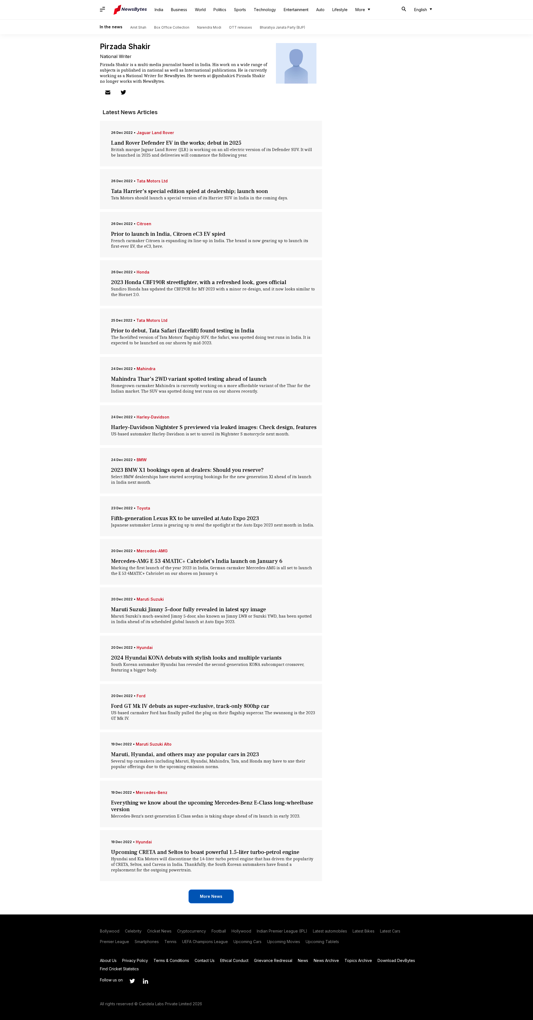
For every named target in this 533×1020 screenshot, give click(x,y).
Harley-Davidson (153, 417)
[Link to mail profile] (107, 92)
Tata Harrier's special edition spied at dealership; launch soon (189, 191)
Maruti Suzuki (150, 599)
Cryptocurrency (191, 931)
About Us (108, 960)
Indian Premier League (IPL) (282, 931)
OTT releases (240, 27)
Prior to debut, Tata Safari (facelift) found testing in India (182, 330)
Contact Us (205, 960)
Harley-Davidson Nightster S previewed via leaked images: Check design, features (213, 427)
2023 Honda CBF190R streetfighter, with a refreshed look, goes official (198, 282)
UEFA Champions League (205, 941)
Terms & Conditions (171, 960)
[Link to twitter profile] (123, 92)
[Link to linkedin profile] (145, 981)
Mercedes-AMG (152, 550)
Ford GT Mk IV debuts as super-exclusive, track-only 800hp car (190, 706)
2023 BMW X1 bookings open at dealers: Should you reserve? (187, 470)
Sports (240, 9)
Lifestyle (340, 9)
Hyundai (145, 647)
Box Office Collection (171, 27)
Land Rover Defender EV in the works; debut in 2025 (176, 143)
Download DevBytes (396, 960)
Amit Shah (138, 27)
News (303, 960)
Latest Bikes (363, 931)
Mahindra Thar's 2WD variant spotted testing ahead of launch (188, 379)
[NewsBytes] (130, 10)
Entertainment (296, 9)
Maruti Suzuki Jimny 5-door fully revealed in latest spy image (188, 609)
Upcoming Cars (247, 941)
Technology (265, 9)
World (200, 9)
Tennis (170, 941)
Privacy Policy (135, 960)
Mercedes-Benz (151, 792)
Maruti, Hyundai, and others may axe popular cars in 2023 (185, 754)
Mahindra (146, 368)
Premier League (114, 941)
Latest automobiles (330, 931)
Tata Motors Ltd (152, 181)
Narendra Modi (209, 27)
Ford (141, 695)
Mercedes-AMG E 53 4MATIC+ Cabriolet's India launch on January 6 (197, 561)
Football (219, 931)
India (159, 9)
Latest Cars (390, 931)
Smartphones (147, 941)
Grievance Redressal (273, 960)
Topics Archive (358, 960)
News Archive (326, 960)
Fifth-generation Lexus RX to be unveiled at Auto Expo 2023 (185, 518)
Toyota (143, 508)
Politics (219, 9)
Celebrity (133, 931)
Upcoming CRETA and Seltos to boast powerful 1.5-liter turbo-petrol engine (205, 852)
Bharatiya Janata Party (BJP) (282, 27)
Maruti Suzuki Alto (154, 744)
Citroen (144, 223)
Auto (320, 9)
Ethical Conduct (234, 960)
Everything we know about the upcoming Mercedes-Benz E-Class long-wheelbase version (212, 806)
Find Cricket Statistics (119, 968)
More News (211, 896)
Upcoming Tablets (322, 941)
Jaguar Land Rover (155, 132)
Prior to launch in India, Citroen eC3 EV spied (168, 234)
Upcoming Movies (283, 941)
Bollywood (109, 931)
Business (179, 9)
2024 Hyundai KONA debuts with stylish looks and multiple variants (196, 658)
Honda (143, 272)
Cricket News (159, 931)
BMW (142, 459)
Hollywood (241, 931)
